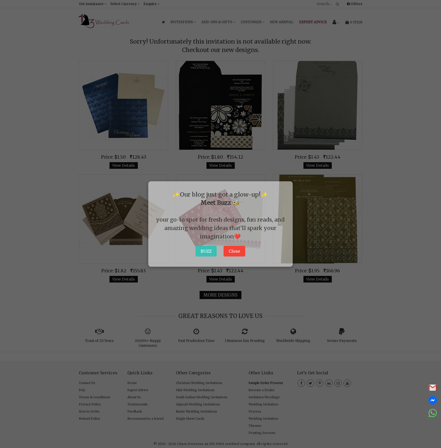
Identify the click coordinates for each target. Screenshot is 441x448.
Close (234, 251)
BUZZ (206, 251)
